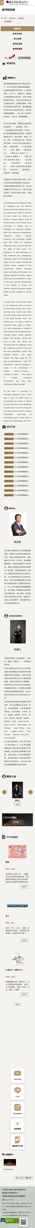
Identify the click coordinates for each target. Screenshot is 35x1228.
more (17, 804)
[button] (10, 1162)
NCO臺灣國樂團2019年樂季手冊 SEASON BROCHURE (18, 467)
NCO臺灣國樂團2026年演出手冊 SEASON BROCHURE (18, 434)
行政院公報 (21, 1189)
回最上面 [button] (28, 1178)
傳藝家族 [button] (17, 29)
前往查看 (16, 822)
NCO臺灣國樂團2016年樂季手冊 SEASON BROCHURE (18, 481)
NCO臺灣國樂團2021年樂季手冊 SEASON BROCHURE (18, 458)
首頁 (5, 18)
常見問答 (5, 1189)
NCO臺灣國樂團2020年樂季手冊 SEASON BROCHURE (18, 462)
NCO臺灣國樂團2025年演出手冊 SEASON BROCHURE (18, 439)
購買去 (24, 887)
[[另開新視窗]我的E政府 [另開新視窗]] (3, 1220)
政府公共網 (13, 1189)
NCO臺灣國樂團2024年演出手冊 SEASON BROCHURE (18, 443)
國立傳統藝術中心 (17, 2)
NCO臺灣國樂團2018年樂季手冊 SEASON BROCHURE (18, 472)
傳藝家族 (21, 18)
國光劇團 (17, 39)
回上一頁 (19, 1178)
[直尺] (17, 905)
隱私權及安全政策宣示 (9, 1193)
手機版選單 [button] (2, 2)
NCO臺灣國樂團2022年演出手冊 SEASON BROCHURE (18, 453)
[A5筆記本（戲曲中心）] (17, 959)
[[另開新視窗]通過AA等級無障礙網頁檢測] (12, 1220)
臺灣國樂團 (7, 21)
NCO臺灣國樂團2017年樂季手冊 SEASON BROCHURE (18, 476)
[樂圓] (17, 852)
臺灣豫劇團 (17, 44)
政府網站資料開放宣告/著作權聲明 (13, 1196)
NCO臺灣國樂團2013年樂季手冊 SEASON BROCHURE (18, 495)
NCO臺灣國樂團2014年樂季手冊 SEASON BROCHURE (18, 490)
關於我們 (12, 18)
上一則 (4, 792)
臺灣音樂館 (17, 34)
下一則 (30, 792)
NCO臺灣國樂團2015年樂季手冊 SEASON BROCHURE (18, 486)
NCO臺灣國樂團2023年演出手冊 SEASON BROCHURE (18, 448)
